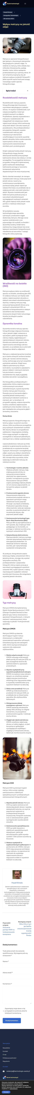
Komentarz (7, 984)
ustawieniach (13, 1089)
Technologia (14, 15)
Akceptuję (6, 1092)
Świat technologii (13, 3)
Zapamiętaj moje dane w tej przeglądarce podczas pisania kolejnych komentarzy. (16, 1011)
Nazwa (6, 961)
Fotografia (7, 15)
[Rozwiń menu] (25, 4)
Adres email (8, 973)
